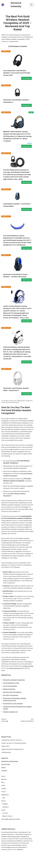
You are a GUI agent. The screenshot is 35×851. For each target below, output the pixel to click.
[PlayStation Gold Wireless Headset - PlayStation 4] (17, 92)
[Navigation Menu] (31, 4)
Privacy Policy (5, 764)
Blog (2, 782)
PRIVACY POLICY (7, 816)
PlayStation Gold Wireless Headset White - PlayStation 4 (16, 389)
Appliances (5, 795)
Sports (3, 801)
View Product (26, 78)
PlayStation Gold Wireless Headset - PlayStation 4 (16, 101)
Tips (3, 798)
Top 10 (3, 792)
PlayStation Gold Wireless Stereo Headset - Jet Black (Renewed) (15, 275)
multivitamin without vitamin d (11, 740)
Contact (4, 770)
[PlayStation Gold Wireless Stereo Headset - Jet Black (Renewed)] (17, 264)
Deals (3, 785)
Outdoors (5, 807)
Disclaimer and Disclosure (9, 761)
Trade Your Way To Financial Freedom (13, 743)
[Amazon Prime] (29, 143)
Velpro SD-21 (5, 746)
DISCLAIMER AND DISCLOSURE (10, 819)
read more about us (15, 668)
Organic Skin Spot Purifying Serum (12, 749)
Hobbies (5, 804)
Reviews (4, 779)
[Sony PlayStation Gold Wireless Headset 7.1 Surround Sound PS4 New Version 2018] (17, 61)
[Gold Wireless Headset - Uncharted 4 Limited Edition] (17, 196)
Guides (3, 788)
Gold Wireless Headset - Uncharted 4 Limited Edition (17, 205)
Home (3, 776)
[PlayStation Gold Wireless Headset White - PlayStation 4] (17, 378)
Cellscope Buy (6, 752)
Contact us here (27, 666)
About (3, 767)
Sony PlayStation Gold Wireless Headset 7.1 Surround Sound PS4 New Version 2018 (16, 73)
